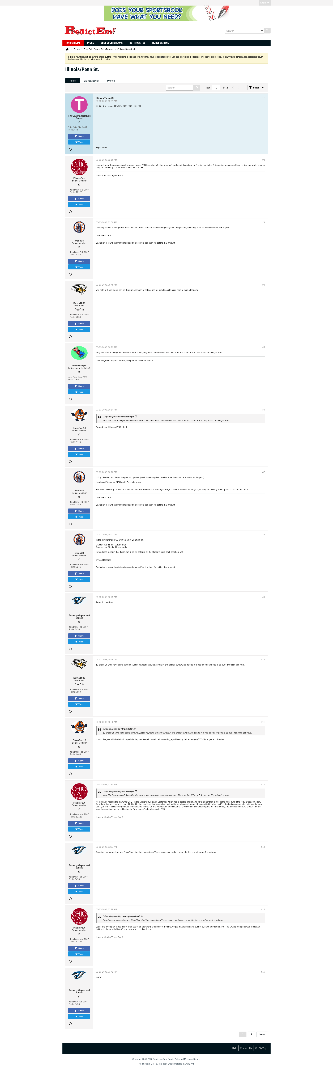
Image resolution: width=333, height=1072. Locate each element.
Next (262, 1034)
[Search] (267, 30)
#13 (263, 847)
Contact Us (246, 1048)
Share (81, 136)
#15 (263, 972)
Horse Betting (160, 42)
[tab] (72, 80)
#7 (263, 472)
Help (234, 1048)
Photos (111, 80)
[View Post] (136, 417)
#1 (263, 97)
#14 (263, 909)
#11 (263, 722)
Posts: (71, 130)
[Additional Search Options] (262, 30)
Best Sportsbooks (112, 42)
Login (263, 3)
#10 (263, 659)
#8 (263, 534)
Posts (73, 80)
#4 (263, 285)
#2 (263, 160)
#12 (263, 784)
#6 (263, 410)
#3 (263, 222)
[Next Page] (238, 87)
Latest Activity (91, 80)
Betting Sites (137, 42)
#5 (263, 347)
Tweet (80, 142)
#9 (263, 597)
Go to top (260, 1048)
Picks (90, 42)
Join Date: (73, 127)
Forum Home (73, 42)
